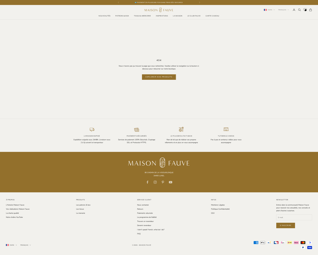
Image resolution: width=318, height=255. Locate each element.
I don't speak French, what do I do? (150, 229)
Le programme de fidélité (147, 217)
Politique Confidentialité (220, 209)
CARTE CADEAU (212, 16)
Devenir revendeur (144, 225)
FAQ (139, 234)
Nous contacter (143, 205)
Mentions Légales (218, 205)
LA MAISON (177, 16)
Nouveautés (104, 16)
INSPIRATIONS (162, 16)
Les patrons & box (83, 205)
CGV (213, 213)
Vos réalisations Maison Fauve (17, 209)
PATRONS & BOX (122, 16)
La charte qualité (12, 213)
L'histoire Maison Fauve (15, 205)
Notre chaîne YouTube (14, 217)
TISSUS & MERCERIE (142, 16)
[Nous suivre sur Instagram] (155, 182)
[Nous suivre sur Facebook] (147, 182)
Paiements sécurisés (145, 213)
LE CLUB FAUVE (194, 16)
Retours (140, 209)
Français (282, 10)
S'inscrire (285, 225)
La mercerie (80, 213)
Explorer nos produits (159, 77)
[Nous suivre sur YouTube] (170, 182)
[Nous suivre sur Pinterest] (163, 182)
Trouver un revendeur (145, 221)
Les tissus (80, 209)
